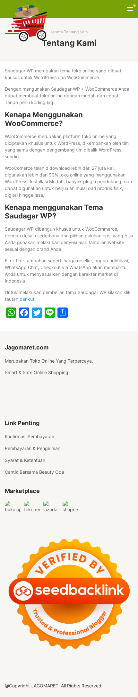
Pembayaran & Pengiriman (32, 448)
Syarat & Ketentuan (25, 460)
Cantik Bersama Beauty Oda (34, 472)
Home (54, 31)
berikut (27, 299)
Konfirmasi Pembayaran (29, 436)
